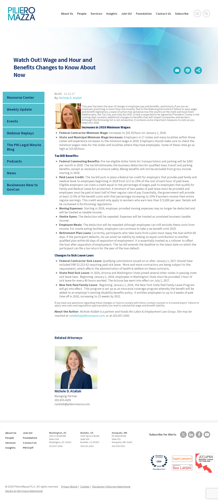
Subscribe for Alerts (162, 434)
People (82, 14)
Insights (111, 14)
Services (96, 14)
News (11, 173)
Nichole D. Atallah (70, 98)
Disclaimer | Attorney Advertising (111, 486)
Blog (58, 94)
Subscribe (182, 14)
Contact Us (163, 14)
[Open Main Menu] (197, 13)
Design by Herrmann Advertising (24, 491)
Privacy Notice (69, 486)
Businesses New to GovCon (22, 187)
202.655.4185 (62, 400)
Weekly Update (19, 109)
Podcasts (14, 161)
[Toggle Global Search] (206, 13)
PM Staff (28, 448)
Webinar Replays (20, 133)
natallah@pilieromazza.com (86, 316)
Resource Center (20, 97)
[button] (177, 70)
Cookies (84, 486)
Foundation (144, 14)
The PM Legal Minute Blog (24, 147)
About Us (67, 14)
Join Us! (126, 14)
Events (12, 121)
